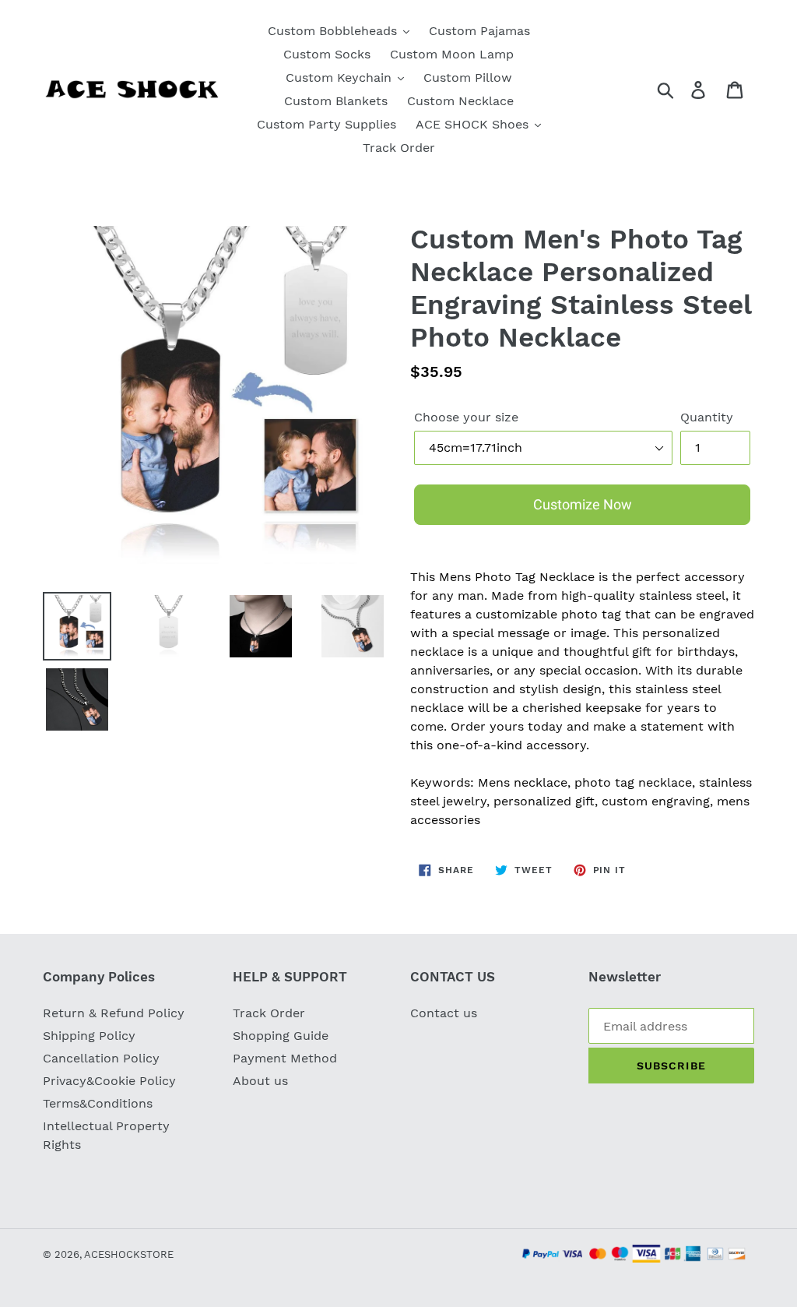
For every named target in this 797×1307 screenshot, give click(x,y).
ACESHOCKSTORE (129, 1254)
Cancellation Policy (101, 1058)
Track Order (269, 1013)
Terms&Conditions (98, 1103)
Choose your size (466, 417)
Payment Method (285, 1058)
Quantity (706, 417)
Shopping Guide (280, 1035)
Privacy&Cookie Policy (109, 1080)
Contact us (443, 1013)
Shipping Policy (89, 1035)
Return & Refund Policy (113, 1013)
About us (260, 1080)
